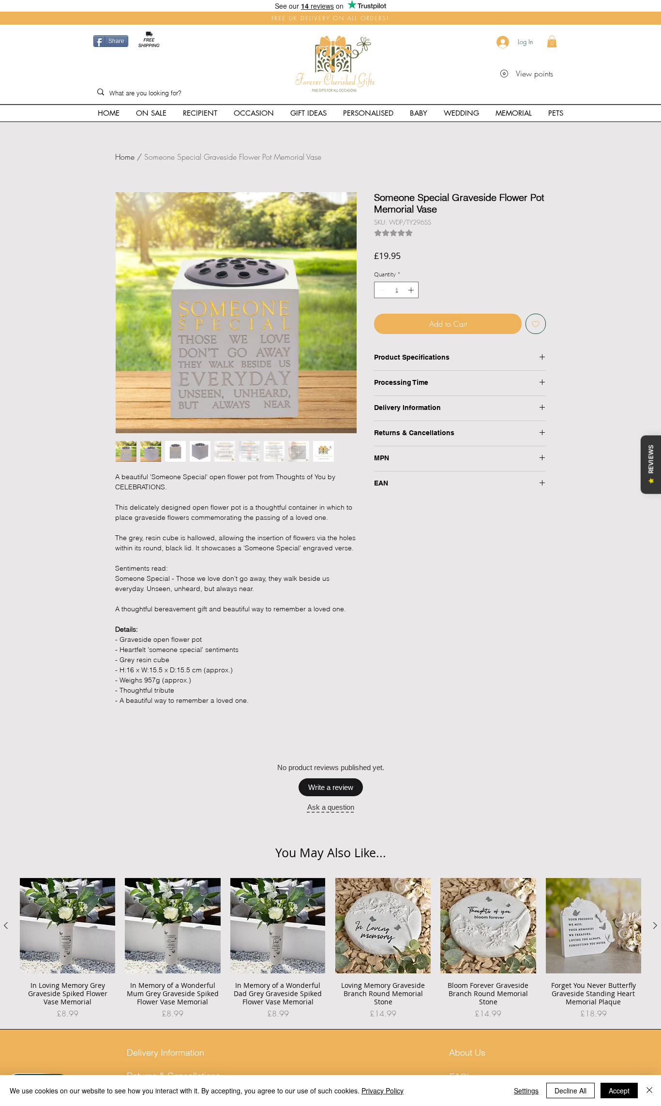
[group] (330, 950)
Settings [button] (526, 1090)
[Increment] (411, 290)
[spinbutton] (396, 290)
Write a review (330, 787)
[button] (552, 41)
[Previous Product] (6, 926)
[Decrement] (381, 290)
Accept (619, 1090)
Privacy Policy (382, 1090)
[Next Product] (655, 926)
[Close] (649, 1090)
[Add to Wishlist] (536, 324)
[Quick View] (67, 926)
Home (125, 157)
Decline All (570, 1090)
